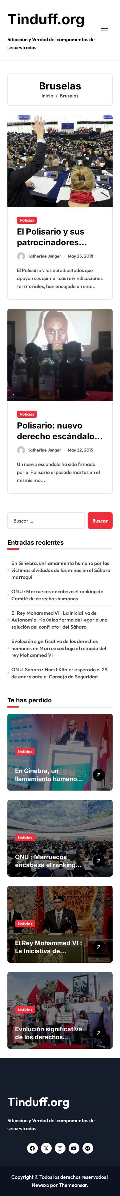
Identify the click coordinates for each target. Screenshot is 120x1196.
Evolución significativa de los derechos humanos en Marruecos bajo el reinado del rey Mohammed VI (58, 648)
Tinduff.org (46, 19)
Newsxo (40, 1185)
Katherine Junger (44, 256)
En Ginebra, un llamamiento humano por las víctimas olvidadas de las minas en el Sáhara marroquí (60, 570)
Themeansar (73, 1185)
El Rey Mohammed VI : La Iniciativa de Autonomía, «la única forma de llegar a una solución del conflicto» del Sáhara (59, 620)
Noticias (27, 220)
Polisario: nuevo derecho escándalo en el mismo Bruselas (59, 436)
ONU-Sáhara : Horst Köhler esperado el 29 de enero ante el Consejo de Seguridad (59, 672)
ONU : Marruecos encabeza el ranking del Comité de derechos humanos (58, 594)
